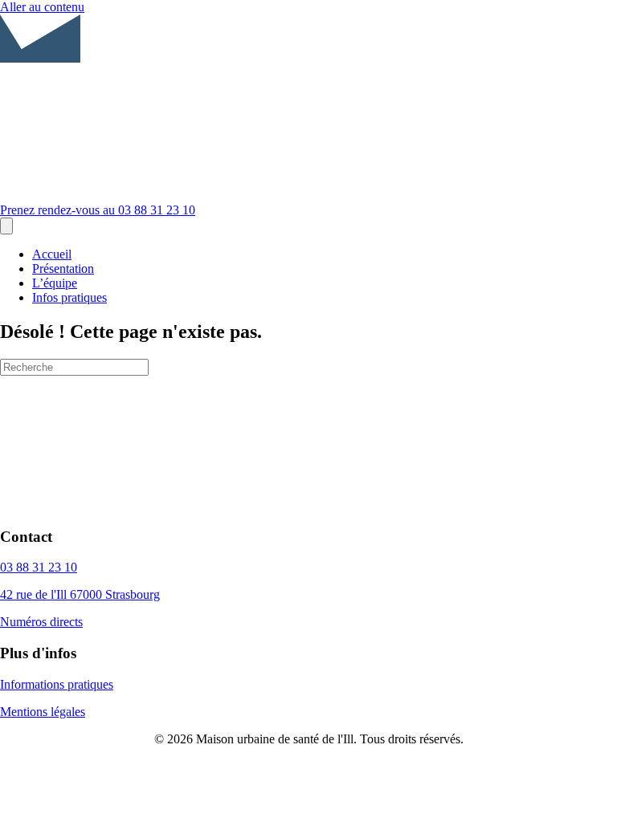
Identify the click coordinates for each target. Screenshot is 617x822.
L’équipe (54, 283)
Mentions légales (42, 711)
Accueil (52, 254)
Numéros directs (41, 622)
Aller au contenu (42, 7)
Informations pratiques (56, 684)
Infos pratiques (69, 297)
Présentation (63, 268)
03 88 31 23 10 (38, 567)
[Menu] (6, 226)
